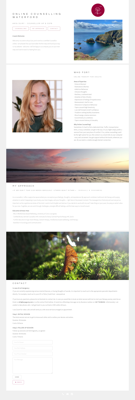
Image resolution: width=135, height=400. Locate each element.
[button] (18, 382)
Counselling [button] (21, 28)
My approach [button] (38, 28)
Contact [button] (54, 28)
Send (17, 377)
